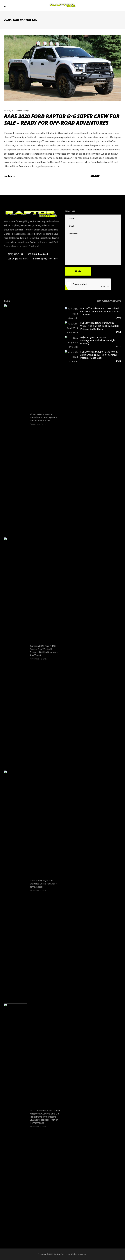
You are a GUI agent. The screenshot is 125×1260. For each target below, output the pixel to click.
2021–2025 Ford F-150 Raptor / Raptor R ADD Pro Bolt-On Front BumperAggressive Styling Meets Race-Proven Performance (45, 1116)
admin (19, 110)
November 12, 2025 (38, 659)
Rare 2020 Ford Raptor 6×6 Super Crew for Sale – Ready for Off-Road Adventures (62, 119)
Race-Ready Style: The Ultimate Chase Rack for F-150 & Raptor (44, 883)
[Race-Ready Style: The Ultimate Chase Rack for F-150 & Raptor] (15, 885)
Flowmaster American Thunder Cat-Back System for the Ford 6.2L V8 (43, 417)
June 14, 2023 (9, 110)
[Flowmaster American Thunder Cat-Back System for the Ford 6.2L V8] (15, 419)
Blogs (26, 110)
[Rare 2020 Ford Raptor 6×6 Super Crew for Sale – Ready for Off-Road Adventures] (62, 68)
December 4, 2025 (38, 424)
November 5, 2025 (38, 890)
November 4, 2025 (38, 1126)
